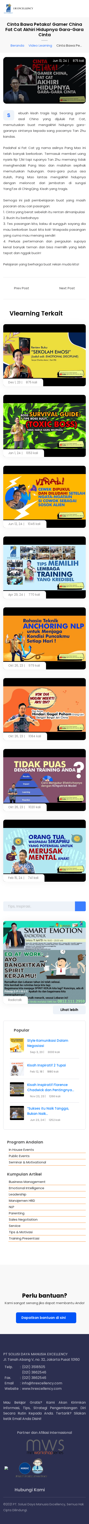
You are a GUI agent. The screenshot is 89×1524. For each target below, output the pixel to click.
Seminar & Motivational (27, 1162)
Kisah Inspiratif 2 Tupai (46, 1065)
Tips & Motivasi (21, 1232)
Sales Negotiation (23, 1219)
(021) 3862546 (34, 1372)
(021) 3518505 (33, 1366)
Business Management (27, 1181)
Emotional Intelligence (26, 1188)
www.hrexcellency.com (42, 1388)
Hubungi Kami (29, 1490)
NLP (11, 1207)
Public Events (19, 1156)
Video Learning (40, 45)
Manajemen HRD (22, 1200)
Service (15, 1225)
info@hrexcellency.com (42, 1383)
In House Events (21, 1149)
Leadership (17, 1194)
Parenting (16, 1213)
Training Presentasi (24, 1238)
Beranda (17, 45)
